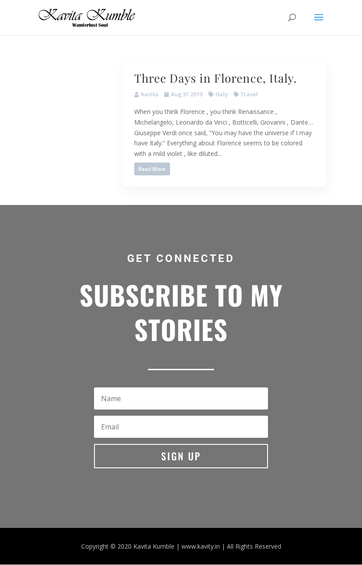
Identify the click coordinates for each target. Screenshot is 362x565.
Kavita (149, 94)
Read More (152, 169)
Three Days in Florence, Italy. (215, 78)
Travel (249, 94)
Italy (221, 94)
